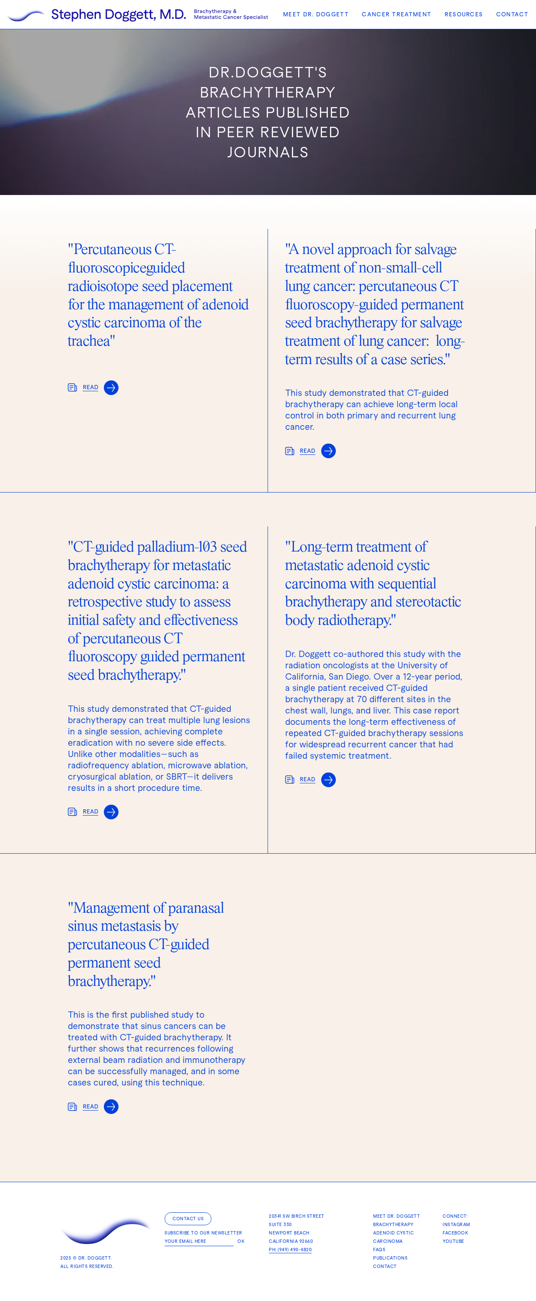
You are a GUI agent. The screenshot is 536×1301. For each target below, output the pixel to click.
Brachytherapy (393, 1224)
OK (241, 1241)
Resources (464, 14)
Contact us (188, 1218)
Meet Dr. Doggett (316, 14)
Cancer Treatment (396, 14)
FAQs (379, 1249)
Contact (512, 14)
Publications (390, 1258)
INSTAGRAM (456, 1224)
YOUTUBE (453, 1241)
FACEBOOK (455, 1233)
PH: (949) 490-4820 (290, 1249)
